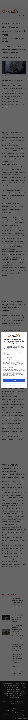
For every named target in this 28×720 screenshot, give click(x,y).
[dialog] (14, 360)
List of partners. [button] (9, 367)
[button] (14, 357)
